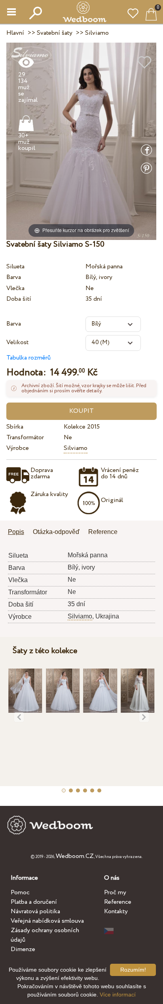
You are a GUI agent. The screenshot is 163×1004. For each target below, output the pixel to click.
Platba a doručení (34, 902)
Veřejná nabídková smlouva (47, 920)
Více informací (118, 994)
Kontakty (116, 911)
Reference (117, 902)
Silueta (15, 266)
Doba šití (18, 299)
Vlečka (15, 288)
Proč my (115, 892)
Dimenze (23, 949)
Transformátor (25, 437)
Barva (13, 277)
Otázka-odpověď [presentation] (56, 531)
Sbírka (14, 427)
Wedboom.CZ (75, 856)
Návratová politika (35, 911)
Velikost (17, 342)
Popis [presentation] (16, 531)
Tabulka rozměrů (28, 357)
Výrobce (17, 448)
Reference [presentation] (103, 531)
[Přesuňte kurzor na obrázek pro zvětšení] (81, 141)
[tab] (19, 532)
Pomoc (20, 892)
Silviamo (75, 448)
